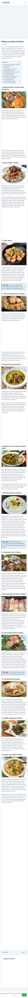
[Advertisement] (14, 24)
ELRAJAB (6, 3)
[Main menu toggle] (25, 2)
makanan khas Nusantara (18, 799)
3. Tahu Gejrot (6, 67)
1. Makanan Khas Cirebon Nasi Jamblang (11, 64)
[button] (24, 995)
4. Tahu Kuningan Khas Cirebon (10, 69)
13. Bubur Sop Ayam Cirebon (10, 82)
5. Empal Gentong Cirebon (8, 70)
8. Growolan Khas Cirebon (8, 74)
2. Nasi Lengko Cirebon (8, 65)
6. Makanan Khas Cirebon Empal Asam (11, 72)
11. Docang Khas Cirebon (8, 79)
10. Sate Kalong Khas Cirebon (10, 78)
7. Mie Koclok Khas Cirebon (8, 73)
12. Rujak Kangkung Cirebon (9, 81)
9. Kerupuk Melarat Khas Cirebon (10, 76)
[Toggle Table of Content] (18, 62)
